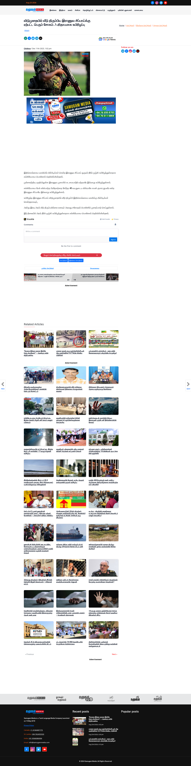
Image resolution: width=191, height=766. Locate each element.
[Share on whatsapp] (25, 38)
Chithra (27, 48)
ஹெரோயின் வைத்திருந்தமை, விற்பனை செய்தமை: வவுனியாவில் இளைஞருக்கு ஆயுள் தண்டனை (38, 613)
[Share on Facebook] (29, 38)
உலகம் (70, 10)
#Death (27, 31)
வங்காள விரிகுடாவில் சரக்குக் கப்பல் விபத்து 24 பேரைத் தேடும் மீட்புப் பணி (69, 545)
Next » (114, 654)
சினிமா (77, 10)
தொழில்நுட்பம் (88, 10)
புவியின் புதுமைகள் (125, 10)
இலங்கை (53, 10)
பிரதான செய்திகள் (160, 25)
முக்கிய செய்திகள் (47, 268)
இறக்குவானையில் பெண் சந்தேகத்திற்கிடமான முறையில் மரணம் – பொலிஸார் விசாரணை (70, 613)
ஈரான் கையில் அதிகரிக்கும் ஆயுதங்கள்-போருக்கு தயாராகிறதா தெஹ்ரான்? (103, 581)
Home (121, 25)
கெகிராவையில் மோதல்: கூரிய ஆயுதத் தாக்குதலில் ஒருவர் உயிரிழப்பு (70, 481)
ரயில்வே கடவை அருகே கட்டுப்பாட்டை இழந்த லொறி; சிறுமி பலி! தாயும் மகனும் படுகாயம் (38, 420)
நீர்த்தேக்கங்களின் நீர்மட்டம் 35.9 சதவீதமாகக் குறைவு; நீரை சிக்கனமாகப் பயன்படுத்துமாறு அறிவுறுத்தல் (38, 482)
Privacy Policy (29, 725)
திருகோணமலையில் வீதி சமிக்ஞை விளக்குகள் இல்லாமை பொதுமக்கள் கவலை (69, 389)
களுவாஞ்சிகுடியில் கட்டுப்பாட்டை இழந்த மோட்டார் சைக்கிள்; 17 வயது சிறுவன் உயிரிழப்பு (38, 451)
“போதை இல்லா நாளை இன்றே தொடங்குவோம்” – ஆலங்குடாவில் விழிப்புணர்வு (36, 353)
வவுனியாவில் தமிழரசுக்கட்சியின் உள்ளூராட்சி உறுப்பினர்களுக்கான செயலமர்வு (68, 420)
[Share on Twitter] (33, 38)
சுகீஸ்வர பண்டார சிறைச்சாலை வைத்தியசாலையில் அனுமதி (67, 581)
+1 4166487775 (36, 730)
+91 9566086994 (35, 738)
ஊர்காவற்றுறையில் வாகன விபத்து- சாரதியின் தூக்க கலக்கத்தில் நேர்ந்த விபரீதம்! (102, 546)
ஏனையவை (139, 10)
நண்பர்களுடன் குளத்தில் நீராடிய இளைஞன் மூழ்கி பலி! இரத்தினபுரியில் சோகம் (103, 420)
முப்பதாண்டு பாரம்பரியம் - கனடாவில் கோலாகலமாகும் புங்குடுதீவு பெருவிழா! (103, 352)
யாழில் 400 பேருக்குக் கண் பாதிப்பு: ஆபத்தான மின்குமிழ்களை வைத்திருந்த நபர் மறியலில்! (103, 482)
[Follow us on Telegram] (122, 51)
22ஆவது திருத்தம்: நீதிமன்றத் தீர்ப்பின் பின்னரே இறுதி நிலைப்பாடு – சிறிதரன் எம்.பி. (38, 582)
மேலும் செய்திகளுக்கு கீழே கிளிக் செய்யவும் (62, 255)
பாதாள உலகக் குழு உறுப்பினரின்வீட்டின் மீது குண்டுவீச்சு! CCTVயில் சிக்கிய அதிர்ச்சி (70, 353)
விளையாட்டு (100, 10)
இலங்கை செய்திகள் (143, 25)
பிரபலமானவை (94, 268)
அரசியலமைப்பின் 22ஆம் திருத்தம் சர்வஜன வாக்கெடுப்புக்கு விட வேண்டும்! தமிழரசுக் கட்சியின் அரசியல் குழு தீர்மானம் (70, 514)
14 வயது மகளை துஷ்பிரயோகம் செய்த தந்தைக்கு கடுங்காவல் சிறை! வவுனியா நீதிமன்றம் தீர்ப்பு (103, 613)
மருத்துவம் (111, 10)
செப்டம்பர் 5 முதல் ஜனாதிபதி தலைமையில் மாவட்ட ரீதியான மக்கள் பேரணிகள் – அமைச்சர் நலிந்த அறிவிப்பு (38, 513)
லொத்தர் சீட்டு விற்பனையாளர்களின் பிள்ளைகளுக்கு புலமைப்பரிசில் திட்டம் (37, 643)
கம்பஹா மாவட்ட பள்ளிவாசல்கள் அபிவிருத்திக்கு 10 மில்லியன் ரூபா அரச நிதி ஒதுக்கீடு (103, 451)
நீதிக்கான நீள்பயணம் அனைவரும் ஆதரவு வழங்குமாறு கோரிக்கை (101, 388)
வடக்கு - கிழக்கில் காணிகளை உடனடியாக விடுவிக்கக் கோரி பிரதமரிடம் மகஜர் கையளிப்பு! (103, 513)
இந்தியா (62, 10)
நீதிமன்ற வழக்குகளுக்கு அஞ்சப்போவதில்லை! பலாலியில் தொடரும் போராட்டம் (35, 389)
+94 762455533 (38, 734)
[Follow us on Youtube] (137, 51)
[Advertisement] (71, 146)
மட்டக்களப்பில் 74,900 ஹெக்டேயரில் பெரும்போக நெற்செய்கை (69, 643)
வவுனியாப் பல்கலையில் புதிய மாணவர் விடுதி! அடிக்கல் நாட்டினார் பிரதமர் (70, 450)
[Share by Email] (40, 38)
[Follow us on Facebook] (126, 51)
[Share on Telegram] (36, 38)
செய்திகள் (130, 25)
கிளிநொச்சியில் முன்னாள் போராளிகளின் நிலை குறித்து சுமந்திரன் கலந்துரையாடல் (103, 644)
